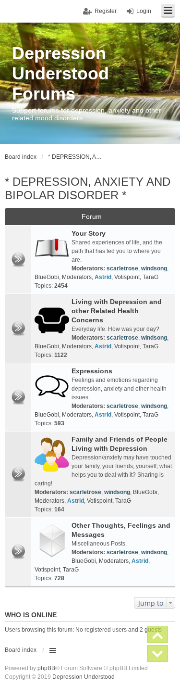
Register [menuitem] (106, 11)
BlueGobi (47, 277)
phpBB (46, 668)
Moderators (77, 277)
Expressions (92, 371)
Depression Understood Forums (60, 73)
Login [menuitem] (143, 11)
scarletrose (122, 268)
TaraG (150, 277)
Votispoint (127, 277)
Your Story (89, 233)
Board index (20, 650)
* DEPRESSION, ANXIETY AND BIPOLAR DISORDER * (87, 188)
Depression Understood (83, 676)
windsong (154, 268)
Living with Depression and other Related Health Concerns (117, 311)
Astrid (103, 277)
